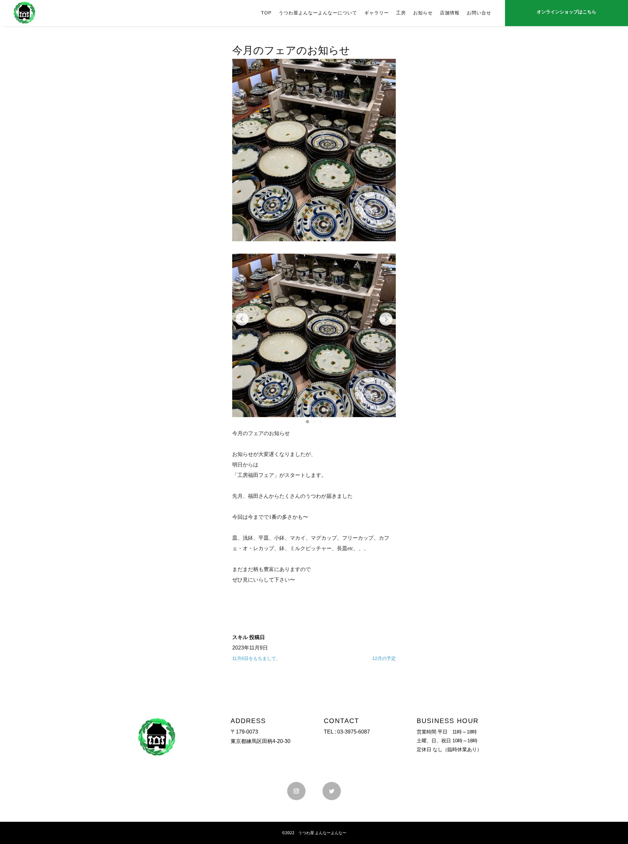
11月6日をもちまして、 (256, 658)
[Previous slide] (242, 319)
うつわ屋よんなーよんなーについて (318, 12)
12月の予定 (384, 658)
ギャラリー (376, 12)
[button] (307, 421)
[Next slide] (385, 319)
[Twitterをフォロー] (332, 791)
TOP (266, 12)
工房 (401, 12)
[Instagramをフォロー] (296, 791)
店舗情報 (450, 12)
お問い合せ (479, 12)
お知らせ (423, 12)
